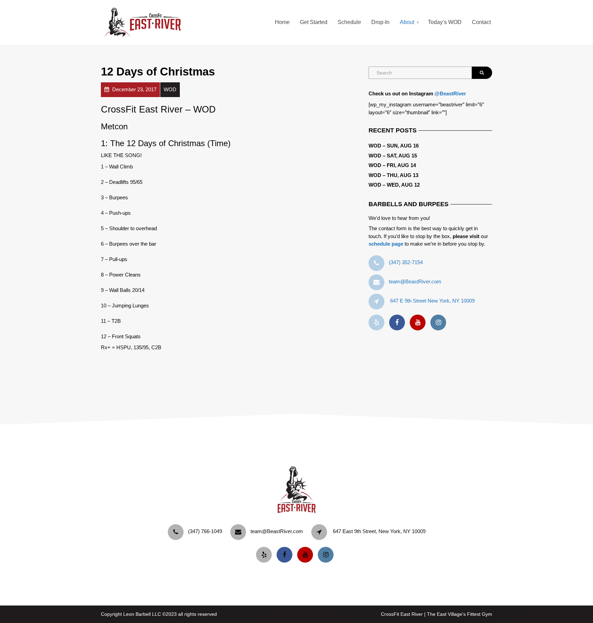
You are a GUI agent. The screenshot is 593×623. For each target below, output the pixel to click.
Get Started (313, 22)
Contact (481, 22)
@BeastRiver (450, 93)
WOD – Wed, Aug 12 (394, 185)
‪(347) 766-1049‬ (205, 531)
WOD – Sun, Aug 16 (394, 146)
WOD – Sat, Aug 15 (393, 155)
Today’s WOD (445, 22)
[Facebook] (398, 323)
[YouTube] (419, 323)
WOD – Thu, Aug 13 (393, 175)
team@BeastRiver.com (415, 281)
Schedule (349, 22)
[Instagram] (440, 323)
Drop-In (380, 22)
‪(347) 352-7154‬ (406, 262)
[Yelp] (378, 323)
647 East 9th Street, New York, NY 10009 (379, 531)
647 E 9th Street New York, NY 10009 (432, 301)
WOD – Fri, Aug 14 (392, 165)
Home (282, 22)
